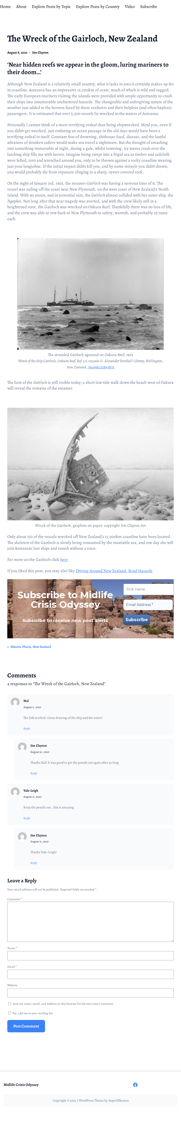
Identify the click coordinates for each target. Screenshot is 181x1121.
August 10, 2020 (39, 752)
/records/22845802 (101, 367)
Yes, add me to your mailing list (32, 1013)
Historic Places (20, 647)
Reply (26, 728)
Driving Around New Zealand (101, 571)
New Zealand (42, 647)
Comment (14, 899)
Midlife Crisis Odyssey (21, 1084)
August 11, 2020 (32, 797)
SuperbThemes (118, 1100)
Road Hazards (140, 571)
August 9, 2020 (32, 707)
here (64, 559)
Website (12, 985)
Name (12, 948)
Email (12, 967)
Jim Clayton (40, 52)
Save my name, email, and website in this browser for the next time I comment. (63, 1004)
